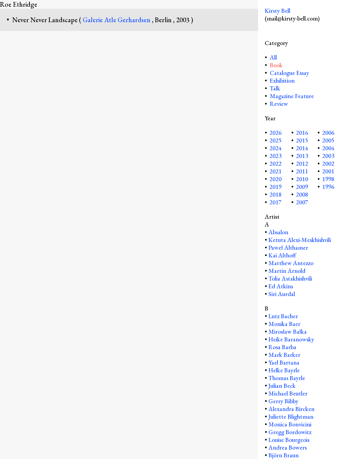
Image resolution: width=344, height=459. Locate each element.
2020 (275, 179)
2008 (302, 194)
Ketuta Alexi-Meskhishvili (299, 240)
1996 (328, 187)
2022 (275, 163)
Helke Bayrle (284, 370)
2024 (275, 148)
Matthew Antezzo (290, 263)
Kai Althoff (282, 255)
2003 (328, 156)
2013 (302, 156)
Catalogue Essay (289, 73)
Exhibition (282, 80)
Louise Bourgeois (288, 440)
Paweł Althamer (288, 247)
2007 (302, 202)
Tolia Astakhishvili (290, 278)
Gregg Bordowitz (289, 432)
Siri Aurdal (281, 294)
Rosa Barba (282, 347)
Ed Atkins (280, 286)
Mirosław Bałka (287, 331)
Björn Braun (283, 455)
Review (279, 104)
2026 (275, 132)
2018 (275, 194)
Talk (275, 88)
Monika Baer (284, 324)
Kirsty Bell (277, 10)
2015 (302, 140)
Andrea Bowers (287, 447)
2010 (302, 179)
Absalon (278, 232)
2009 (302, 187)
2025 (275, 140)
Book (276, 65)
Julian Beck (282, 385)
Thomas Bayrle (286, 378)
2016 (302, 132)
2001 (328, 171)
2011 (302, 171)
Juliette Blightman (290, 416)
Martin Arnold (286, 271)
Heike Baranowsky (291, 339)
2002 (328, 163)
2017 (275, 202)
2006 (328, 132)
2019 (275, 187)
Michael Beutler (287, 393)
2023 (275, 156)
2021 (275, 171)
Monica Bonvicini (289, 424)
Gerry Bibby (283, 401)
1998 (328, 179)
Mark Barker (284, 355)
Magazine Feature (292, 96)
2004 (328, 148)
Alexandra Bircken (291, 409)
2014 (302, 148)
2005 (328, 140)
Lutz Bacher (283, 316)
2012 (302, 163)
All (272, 57)
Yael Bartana (283, 362)
